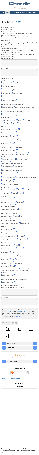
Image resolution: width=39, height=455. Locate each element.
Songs (7, 12)
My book (22, 12)
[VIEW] (3, 323)
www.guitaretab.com (23, 311)
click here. (18, 316)
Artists (12, 12)
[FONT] (6, 323)
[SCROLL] (9, 323)
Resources (29, 12)
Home (3, 12)
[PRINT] (12, 323)
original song (7, 311)
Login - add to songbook (11, 378)
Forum (35, 12)
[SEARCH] (16, 323)
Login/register (21, 9)
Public (17, 12)
